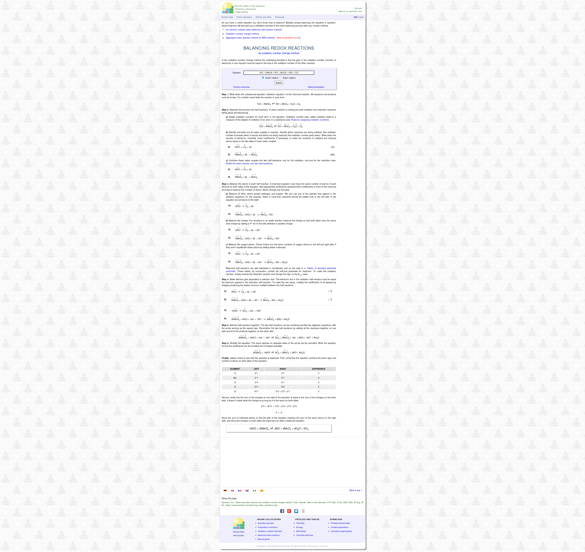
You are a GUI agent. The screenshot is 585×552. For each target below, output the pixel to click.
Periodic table (238, 531)
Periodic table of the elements (250, 6)
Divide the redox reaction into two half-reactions (249, 163)
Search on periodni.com (350, 11)
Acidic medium (272, 77)
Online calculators (244, 17)
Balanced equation (316, 86)
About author (238, 535)
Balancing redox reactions (269, 535)
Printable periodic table (340, 523)
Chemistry (300, 523)
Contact (358, 8)
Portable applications (339, 527)
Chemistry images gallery (341, 531)
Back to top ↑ (356, 490)
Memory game (264, 539)
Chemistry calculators (245, 9)
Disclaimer (324, 546)
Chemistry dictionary (304, 535)
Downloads (279, 17)
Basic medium (289, 77)
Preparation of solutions (268, 527)
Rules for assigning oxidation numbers (309, 119)
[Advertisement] (351, 105)
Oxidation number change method (242, 33)
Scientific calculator (266, 523)
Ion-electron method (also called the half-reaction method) (254, 29)
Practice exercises (241, 86)
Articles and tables (263, 17)
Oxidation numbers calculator (270, 531)
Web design (301, 531)
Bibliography (313, 546)
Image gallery (241, 12)
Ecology (299, 527)
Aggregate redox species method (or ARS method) (250, 37)
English (360, 17)
